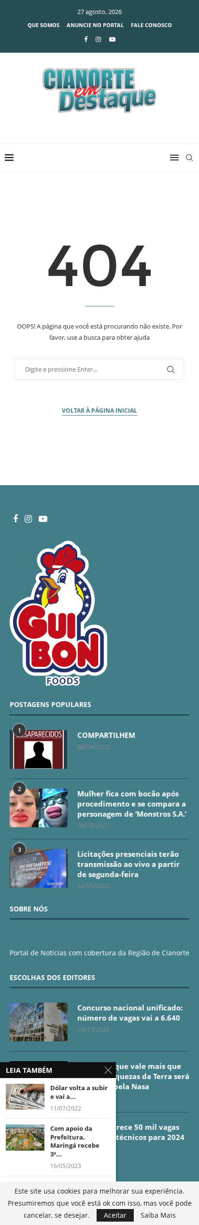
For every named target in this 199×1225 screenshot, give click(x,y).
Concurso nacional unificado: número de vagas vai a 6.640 (130, 1013)
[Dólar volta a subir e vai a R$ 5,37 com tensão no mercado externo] (25, 1097)
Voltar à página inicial (99, 410)
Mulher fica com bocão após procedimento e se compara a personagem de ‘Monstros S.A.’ (131, 804)
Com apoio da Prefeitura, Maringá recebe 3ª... (75, 1141)
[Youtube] (112, 39)
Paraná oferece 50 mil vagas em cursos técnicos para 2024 (131, 1132)
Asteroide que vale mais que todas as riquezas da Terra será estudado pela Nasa (133, 1076)
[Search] (189, 158)
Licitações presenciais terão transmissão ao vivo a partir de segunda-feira (128, 864)
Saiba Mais (158, 1215)
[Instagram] (98, 39)
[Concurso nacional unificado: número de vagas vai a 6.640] (39, 1022)
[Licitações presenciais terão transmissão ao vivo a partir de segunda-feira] (39, 868)
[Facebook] (85, 39)
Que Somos (43, 25)
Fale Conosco (151, 25)
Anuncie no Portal (95, 25)
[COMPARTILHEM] (39, 749)
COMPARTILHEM (106, 735)
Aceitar (115, 1215)
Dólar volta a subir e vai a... (79, 1092)
